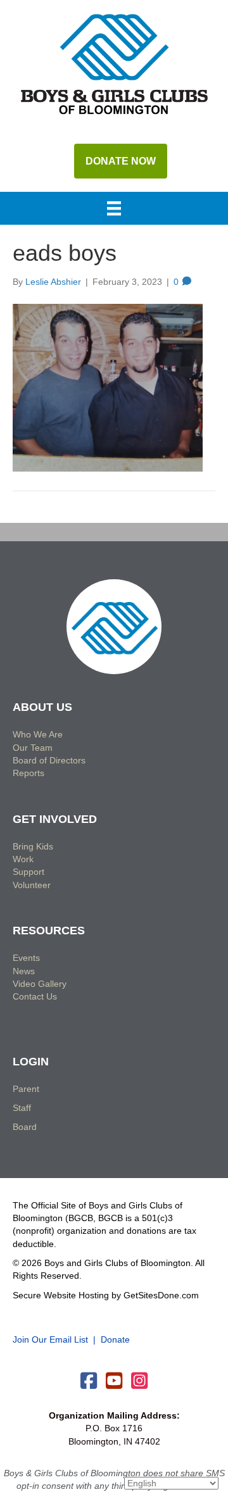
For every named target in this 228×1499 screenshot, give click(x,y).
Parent (26, 1089)
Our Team (33, 748)
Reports (28, 773)
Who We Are (38, 734)
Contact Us (35, 996)
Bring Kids (33, 846)
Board (25, 1127)
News (24, 971)
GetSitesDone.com (161, 1295)
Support (28, 872)
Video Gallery (39, 984)
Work (23, 859)
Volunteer (32, 885)
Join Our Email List (50, 1339)
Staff (22, 1108)
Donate (115, 1339)
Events (26, 958)
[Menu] (114, 209)
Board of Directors (49, 760)
